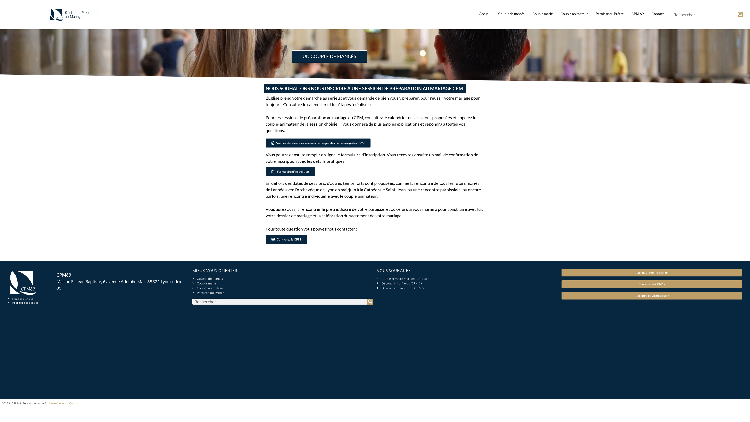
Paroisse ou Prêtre (610, 14)
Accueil (484, 14)
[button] (318, 143)
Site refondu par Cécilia (63, 403)
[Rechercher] (740, 14)
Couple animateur (574, 14)
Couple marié (542, 14)
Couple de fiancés (511, 14)
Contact (658, 14)
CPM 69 (637, 14)
